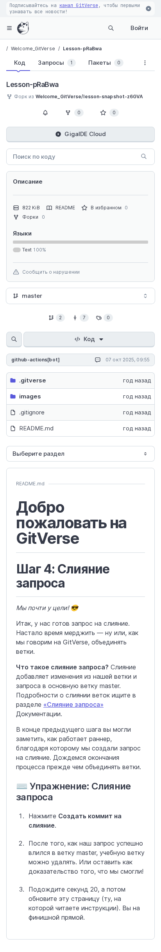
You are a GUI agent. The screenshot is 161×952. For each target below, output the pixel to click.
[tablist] (70, 64)
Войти (139, 28)
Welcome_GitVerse (33, 48)
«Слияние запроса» (73, 704)
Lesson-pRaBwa (82, 48)
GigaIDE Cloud (85, 134)
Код (89, 339)
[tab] (18, 63)
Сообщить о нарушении (51, 272)
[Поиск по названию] (14, 339)
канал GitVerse (78, 5)
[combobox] (80, 296)
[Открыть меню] (9, 28)
